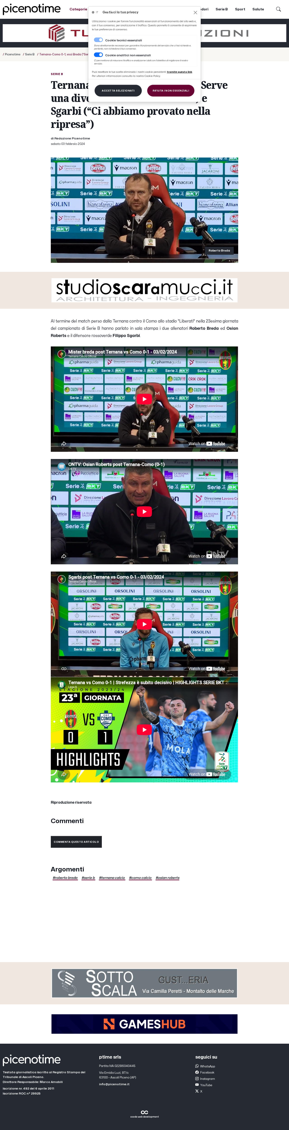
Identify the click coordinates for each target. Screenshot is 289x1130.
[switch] (98, 54)
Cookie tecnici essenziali (123, 40)
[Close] (195, 12)
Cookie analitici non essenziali (128, 55)
